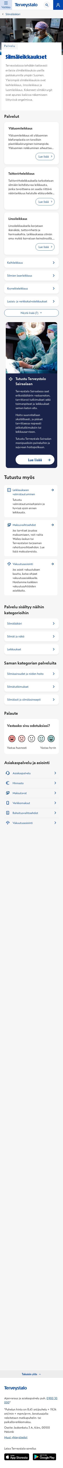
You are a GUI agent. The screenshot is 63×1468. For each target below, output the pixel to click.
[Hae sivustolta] (46, 4)
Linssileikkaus (17, 219)
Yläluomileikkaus (20, 128)
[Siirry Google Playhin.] (44, 1456)
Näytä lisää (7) (29, 313)
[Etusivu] (26, 5)
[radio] (11, 738)
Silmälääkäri (13, 14)
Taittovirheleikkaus (21, 174)
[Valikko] (58, 5)
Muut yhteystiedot (15, 1437)
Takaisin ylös (29, 1374)
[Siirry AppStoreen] (16, 1456)
